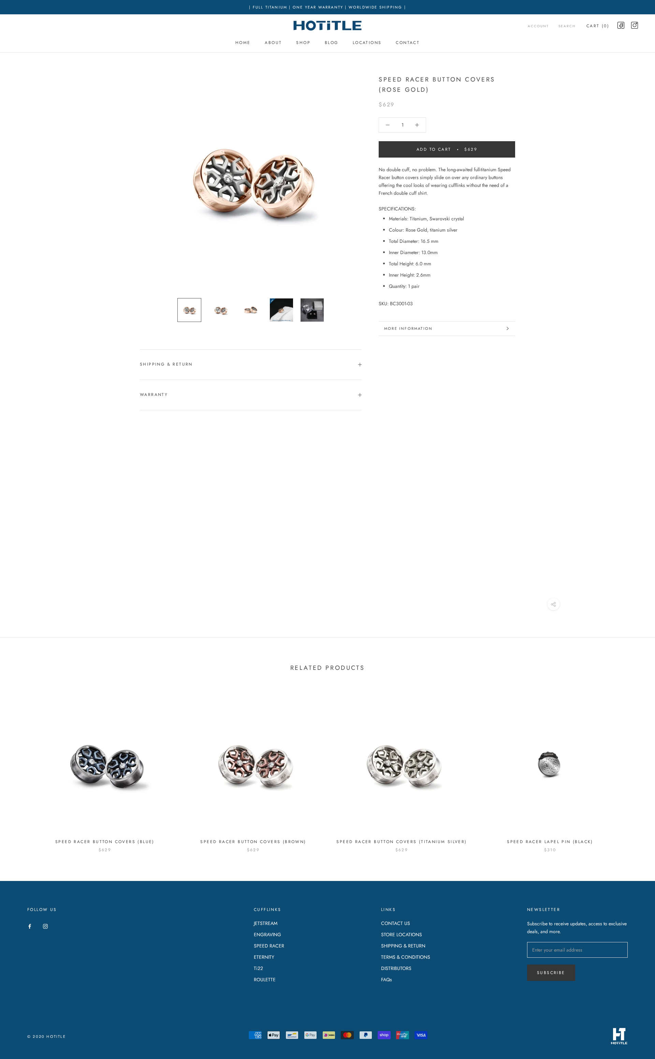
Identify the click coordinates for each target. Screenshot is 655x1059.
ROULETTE (265, 979)
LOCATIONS (367, 43)
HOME (243, 43)
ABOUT (273, 43)
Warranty (154, 395)
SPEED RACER (269, 945)
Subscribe (551, 973)
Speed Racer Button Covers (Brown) (253, 842)
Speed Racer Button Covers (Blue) (105, 842)
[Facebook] (29, 926)
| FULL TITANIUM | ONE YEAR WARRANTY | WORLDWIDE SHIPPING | (327, 7)
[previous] (21, 767)
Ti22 (258, 968)
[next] (633, 767)
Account (538, 26)
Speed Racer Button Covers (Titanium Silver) (401, 842)
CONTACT (408, 43)
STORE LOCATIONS (401, 934)
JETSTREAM (265, 923)
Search (567, 26)
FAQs (386, 979)
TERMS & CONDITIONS (405, 957)
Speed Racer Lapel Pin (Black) (550, 842)
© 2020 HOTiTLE (46, 1036)
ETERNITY (264, 957)
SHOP (303, 43)
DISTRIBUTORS (396, 968)
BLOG (331, 43)
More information (408, 328)
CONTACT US (395, 923)
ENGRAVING (267, 934)
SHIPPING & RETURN (403, 945)
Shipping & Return (166, 364)
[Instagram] (45, 926)
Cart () (597, 26)
